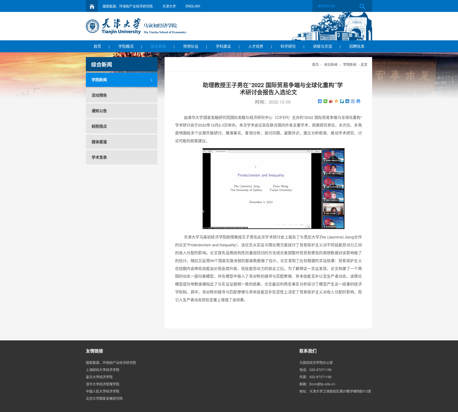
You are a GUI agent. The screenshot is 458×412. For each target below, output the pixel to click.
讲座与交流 (322, 46)
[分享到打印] (358, 101)
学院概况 (126, 46)
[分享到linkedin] (347, 101)
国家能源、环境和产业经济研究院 (128, 6)
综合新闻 (158, 46)
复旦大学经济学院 (99, 376)
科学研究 (288, 46)
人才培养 (255, 46)
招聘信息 (356, 46)
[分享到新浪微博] (331, 101)
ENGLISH (193, 6)
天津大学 (169, 6)
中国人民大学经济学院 (102, 391)
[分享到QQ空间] (336, 101)
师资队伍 (190, 46)
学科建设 (223, 46)
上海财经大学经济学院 (102, 369)
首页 (97, 46)
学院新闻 (349, 64)
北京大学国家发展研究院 (104, 398)
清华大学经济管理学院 (102, 383)
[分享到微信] (325, 101)
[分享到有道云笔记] (342, 101)
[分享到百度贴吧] (353, 101)
